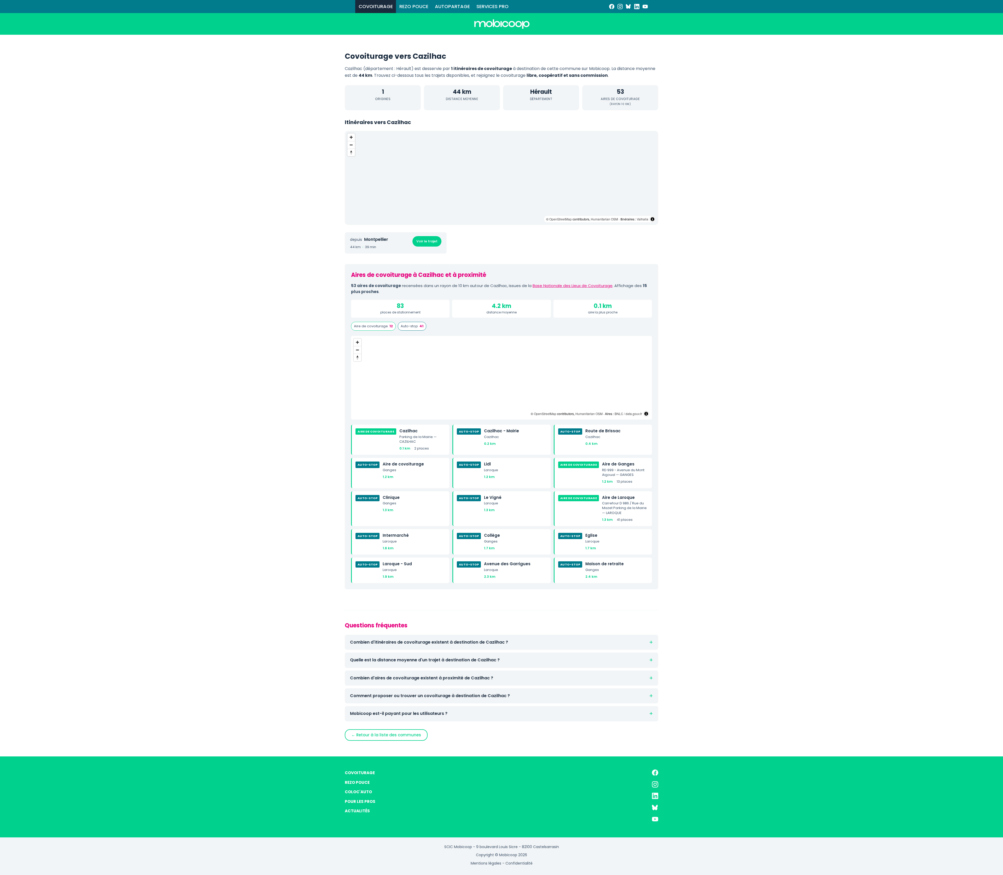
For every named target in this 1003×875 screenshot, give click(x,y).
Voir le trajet (427, 241)
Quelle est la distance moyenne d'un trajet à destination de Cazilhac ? (425, 660)
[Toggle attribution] (652, 219)
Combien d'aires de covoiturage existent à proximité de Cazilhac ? (421, 678)
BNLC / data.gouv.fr (628, 413)
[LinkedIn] (636, 6)
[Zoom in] (351, 137)
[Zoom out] (351, 145)
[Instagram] (620, 6)
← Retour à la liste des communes (386, 735)
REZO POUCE (413, 6)
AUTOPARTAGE (452, 6)
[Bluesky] (628, 6)
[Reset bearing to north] (351, 152)
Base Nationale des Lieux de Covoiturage (573, 285)
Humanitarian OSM (604, 219)
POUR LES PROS (360, 801)
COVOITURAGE (376, 6)
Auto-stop (412, 326)
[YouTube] (645, 6)
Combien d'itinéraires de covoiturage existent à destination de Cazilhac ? (429, 642)
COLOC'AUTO (358, 792)
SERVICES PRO (492, 6)
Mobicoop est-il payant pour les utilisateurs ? (398, 713)
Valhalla (642, 219)
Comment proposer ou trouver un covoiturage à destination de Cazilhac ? (430, 696)
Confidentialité (519, 863)
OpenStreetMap (560, 219)
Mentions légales (486, 863)
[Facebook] (611, 6)
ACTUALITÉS (357, 811)
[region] (501, 178)
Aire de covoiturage (373, 326)
